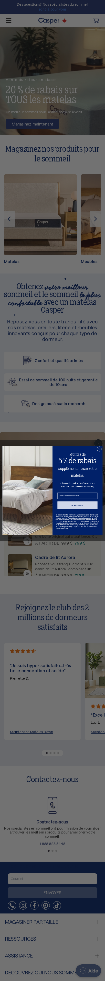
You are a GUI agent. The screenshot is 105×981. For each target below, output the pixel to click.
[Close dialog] (99, 449)
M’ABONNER (78, 505)
